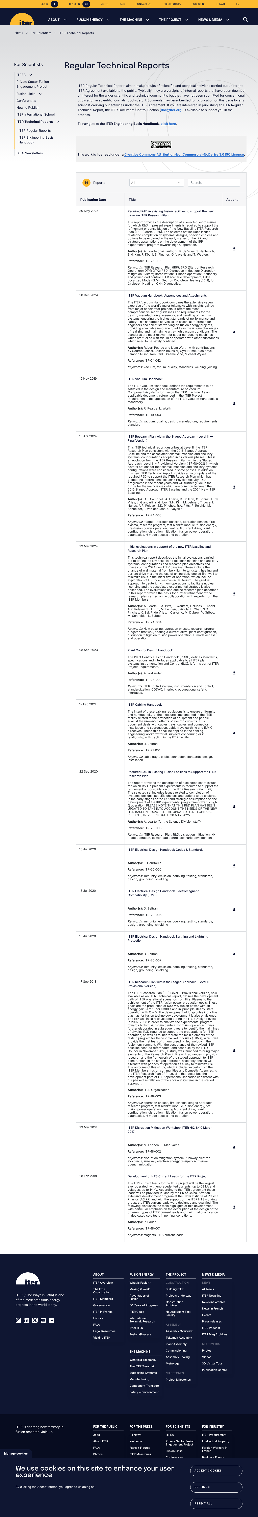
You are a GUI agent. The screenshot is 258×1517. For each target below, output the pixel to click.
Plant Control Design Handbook (150, 650)
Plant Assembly (176, 1344)
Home (19, 33)
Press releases (212, 1321)
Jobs (96, 1435)
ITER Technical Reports (35, 122)
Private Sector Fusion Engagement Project (180, 1443)
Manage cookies (16, 1453)
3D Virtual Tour (212, 1363)
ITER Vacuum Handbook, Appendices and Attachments (167, 295)
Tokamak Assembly (179, 1337)
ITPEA (22, 75)
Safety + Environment (144, 1392)
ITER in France (103, 1312)
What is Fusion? (140, 1282)
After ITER (136, 1328)
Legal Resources (104, 1331)
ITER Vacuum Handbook (145, 379)
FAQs (96, 1324)
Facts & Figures (140, 1448)
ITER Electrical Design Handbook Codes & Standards (166, 850)
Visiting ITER (101, 1337)
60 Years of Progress (144, 1305)
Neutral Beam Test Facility (178, 1313)
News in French (212, 1308)
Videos (206, 1357)
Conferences (26, 101)
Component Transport (144, 1386)
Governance (101, 1305)
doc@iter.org (171, 110)
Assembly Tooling (178, 1357)
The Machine (131, 20)
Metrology (173, 1363)
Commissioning (176, 1350)
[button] (250, 16)
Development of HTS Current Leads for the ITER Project (168, 1176)
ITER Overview (103, 1282)
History (98, 1318)
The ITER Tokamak (142, 1366)
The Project (170, 20)
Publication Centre (214, 1370)
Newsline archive (213, 1302)
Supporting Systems (143, 1373)
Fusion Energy (90, 20)
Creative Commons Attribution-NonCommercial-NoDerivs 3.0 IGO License (184, 154)
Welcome (136, 1441)
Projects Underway (178, 1295)
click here (168, 124)
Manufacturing (139, 1379)
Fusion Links (26, 94)
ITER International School (36, 114)
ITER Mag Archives (215, 1334)
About (54, 20)
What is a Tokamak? (143, 1360)
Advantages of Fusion (139, 1297)
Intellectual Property (215, 1441)
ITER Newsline (212, 1295)
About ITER (100, 1441)
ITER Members (103, 1299)
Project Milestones (178, 1379)
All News (208, 1289)
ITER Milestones (140, 1454)
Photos (206, 1350)
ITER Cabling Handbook (145, 704)
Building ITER (175, 1289)
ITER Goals (137, 1312)
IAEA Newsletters (30, 153)
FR (237, 3)
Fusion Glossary (140, 1334)
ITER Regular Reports (35, 130)
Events (206, 1315)
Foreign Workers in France (215, 1449)
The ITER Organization (101, 1291)
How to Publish (28, 107)
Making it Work (140, 1289)
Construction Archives (174, 1304)
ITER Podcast (211, 1328)
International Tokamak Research (142, 1320)
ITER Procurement (214, 1435)
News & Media (210, 20)
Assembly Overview (179, 1331)
